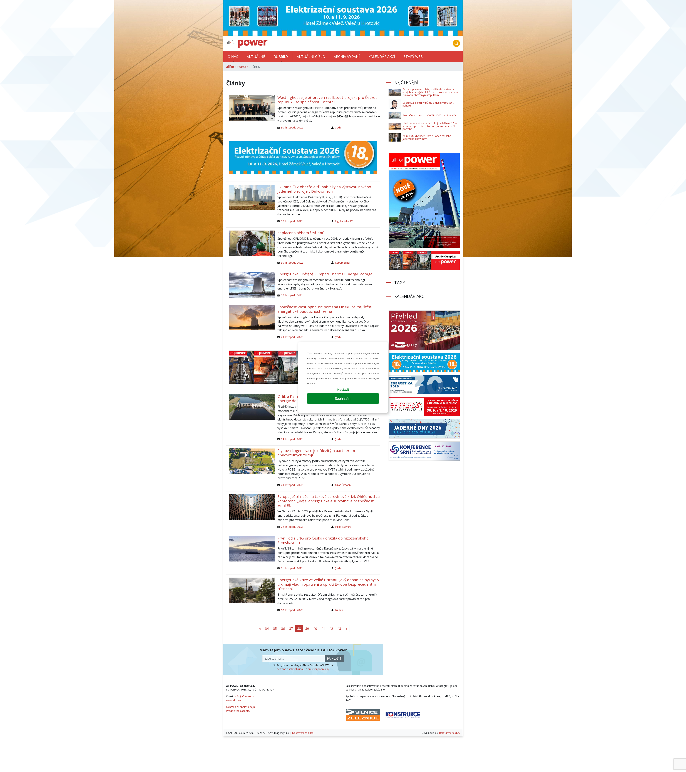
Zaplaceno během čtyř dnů (300, 232)
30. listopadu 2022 (292, 127)
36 (283, 628)
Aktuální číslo (311, 56)
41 (323, 628)
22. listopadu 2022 (292, 526)
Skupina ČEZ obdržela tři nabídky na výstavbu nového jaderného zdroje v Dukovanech (324, 189)
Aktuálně (256, 56)
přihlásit (334, 658)
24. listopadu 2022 (292, 337)
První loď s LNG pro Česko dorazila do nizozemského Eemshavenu (323, 540)
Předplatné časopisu (238, 710)
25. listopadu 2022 (292, 295)
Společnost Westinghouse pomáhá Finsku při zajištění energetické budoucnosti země (324, 309)
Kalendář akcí (381, 56)
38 (299, 628)
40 (315, 628)
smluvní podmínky (318, 669)
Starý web (413, 56)
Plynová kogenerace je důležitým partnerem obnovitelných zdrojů (316, 452)
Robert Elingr (342, 262)
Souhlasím (343, 398)
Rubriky (281, 56)
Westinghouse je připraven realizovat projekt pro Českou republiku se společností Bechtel (327, 99)
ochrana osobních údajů (291, 669)
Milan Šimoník (343, 485)
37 (291, 628)
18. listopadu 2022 (292, 610)
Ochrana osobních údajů (240, 707)
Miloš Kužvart (343, 526)
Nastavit (343, 389)
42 (331, 628)
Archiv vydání (347, 56)
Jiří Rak (339, 610)
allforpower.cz (237, 67)
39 (307, 628)
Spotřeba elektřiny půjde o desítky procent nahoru (428, 104)
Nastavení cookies (303, 732)
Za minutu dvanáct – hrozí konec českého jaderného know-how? (426, 137)
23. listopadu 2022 (292, 485)
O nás (233, 56)
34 (267, 628)
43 (339, 628)
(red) (338, 127)
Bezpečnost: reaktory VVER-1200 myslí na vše (429, 115)
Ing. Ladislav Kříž (345, 221)
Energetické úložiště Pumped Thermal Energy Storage (324, 273)
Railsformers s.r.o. (449, 732)
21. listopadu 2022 (292, 568)
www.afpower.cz (235, 700)
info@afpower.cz (244, 696)
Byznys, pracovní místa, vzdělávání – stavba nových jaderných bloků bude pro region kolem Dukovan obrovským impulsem (430, 92)
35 (275, 628)
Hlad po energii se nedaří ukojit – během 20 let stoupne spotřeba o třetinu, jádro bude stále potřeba (430, 126)
